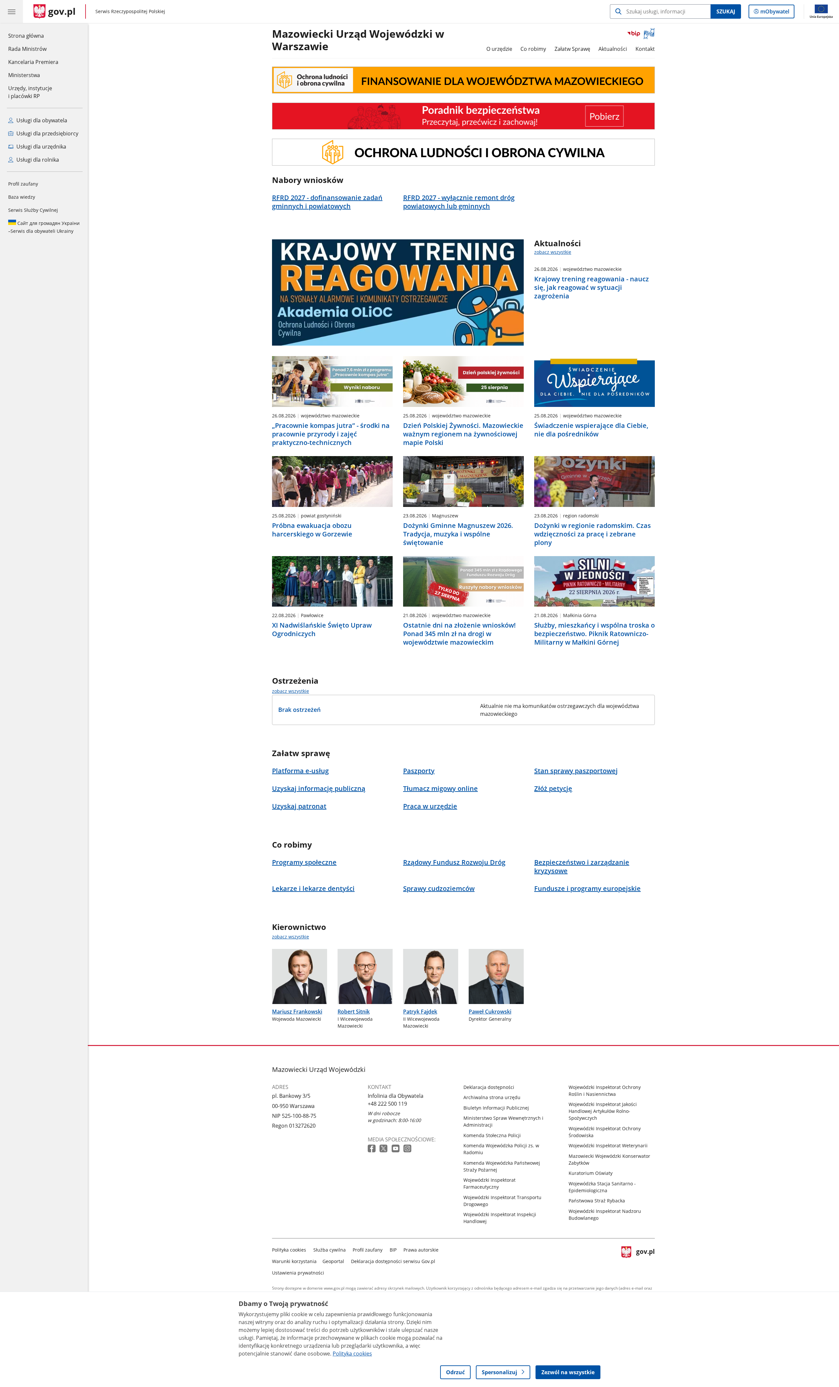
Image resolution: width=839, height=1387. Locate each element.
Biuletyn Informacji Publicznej (496, 1108)
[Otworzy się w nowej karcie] (372, 1148)
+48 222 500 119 (387, 1103)
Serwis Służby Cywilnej (33, 210)
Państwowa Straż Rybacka (597, 1200)
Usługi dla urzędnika (40, 146)
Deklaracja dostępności (488, 1087)
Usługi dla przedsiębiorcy (46, 133)
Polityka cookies (289, 1250)
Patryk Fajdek (420, 1011)
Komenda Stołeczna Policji (492, 1135)
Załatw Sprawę (572, 48)
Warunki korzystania (294, 1261)
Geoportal (333, 1261)
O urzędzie (499, 48)
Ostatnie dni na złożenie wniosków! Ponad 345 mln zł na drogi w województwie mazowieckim (459, 634)
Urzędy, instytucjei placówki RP (30, 92)
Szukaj (725, 11)
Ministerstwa (24, 75)
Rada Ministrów (27, 48)
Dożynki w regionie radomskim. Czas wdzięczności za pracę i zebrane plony (592, 534)
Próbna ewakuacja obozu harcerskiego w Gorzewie (312, 529)
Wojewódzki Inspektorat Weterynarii (608, 1145)
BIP (393, 1250)
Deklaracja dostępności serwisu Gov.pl (393, 1261)
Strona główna (33, 35)
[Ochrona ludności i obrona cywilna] (463, 80)
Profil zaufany (23, 184)
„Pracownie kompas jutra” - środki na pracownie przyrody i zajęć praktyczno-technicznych (331, 434)
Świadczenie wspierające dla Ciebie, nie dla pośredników (591, 429)
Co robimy (533, 48)
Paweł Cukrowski (490, 1011)
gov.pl (645, 1260)
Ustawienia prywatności (298, 1273)
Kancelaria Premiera (33, 62)
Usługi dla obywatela (41, 120)
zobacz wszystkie (552, 252)
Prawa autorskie (421, 1250)
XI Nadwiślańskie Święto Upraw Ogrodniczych (322, 629)
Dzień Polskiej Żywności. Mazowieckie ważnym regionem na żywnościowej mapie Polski (463, 434)
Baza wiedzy (21, 197)
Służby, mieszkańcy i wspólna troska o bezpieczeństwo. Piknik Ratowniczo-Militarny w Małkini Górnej (594, 634)
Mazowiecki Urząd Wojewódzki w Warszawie (358, 40)
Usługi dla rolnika (37, 159)
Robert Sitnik (354, 1011)
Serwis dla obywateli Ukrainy (44, 227)
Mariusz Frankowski (297, 1011)
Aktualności (612, 48)
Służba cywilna (329, 1250)
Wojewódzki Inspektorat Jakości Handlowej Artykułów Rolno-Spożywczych (603, 1111)
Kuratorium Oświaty (591, 1173)
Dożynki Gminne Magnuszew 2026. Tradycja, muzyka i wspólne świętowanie (458, 534)
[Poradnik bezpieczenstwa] (463, 116)
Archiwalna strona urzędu (491, 1097)
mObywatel (774, 13)
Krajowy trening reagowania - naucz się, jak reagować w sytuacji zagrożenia (591, 287)
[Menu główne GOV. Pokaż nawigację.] (11, 11)
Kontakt (645, 48)
